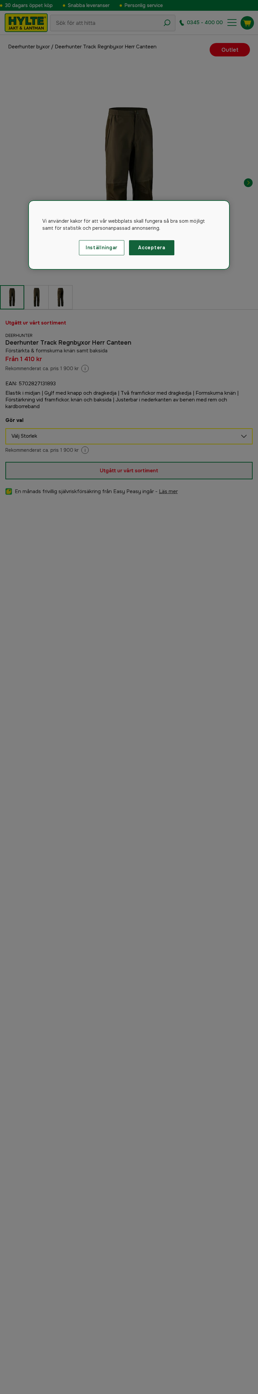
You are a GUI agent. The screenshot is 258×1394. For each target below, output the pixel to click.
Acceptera (151, 248)
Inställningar (102, 248)
